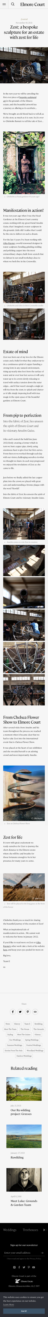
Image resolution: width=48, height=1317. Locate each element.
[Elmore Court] (33, 4)
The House (25, 1029)
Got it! (24, 1311)
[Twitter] (24, 1267)
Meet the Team (10, 1029)
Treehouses (30, 1230)
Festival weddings (33, 1045)
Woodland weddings (35, 1050)
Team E (27, 1024)
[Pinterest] (29, 1267)
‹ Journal (23, 19)
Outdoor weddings (24, 1056)
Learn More (8, 1304)
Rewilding (38, 1024)
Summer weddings (14, 1045)
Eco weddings (15, 1040)
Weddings (9, 1230)
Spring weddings (32, 1040)
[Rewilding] (24, 1146)
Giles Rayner (9, 243)
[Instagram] (14, 1267)
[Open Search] (13, 4)
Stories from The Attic (14, 1050)
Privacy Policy (35, 1258)
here (5, 949)
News (8, 1024)
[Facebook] (19, 1267)
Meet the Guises (23, 1034)
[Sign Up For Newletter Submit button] (42, 1252)
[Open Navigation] (4, 4)
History (17, 1024)
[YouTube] (33, 1267)
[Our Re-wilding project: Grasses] (24, 1101)
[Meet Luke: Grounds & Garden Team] (24, 1191)
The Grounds (38, 1029)
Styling (10, 1034)
